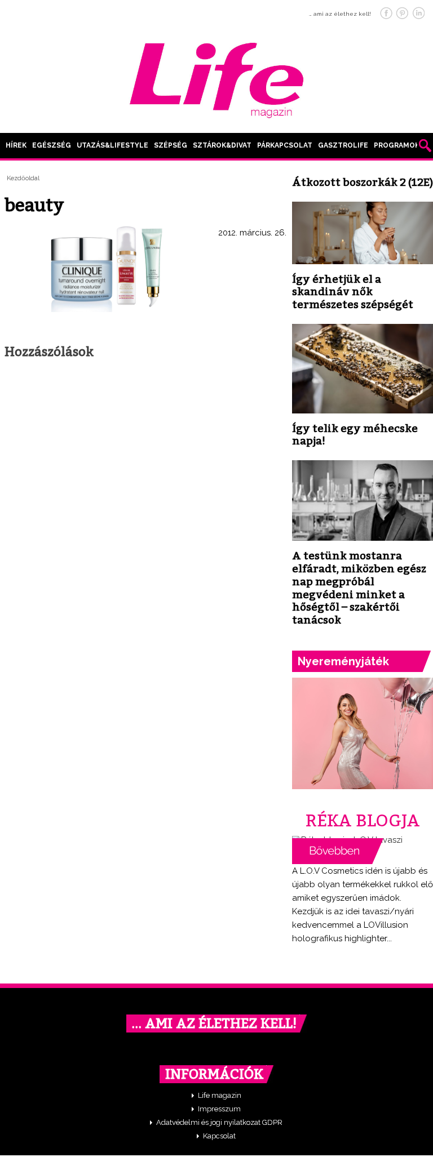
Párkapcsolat (284, 145)
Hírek (16, 145)
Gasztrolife (343, 145)
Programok (396, 145)
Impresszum (219, 1109)
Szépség (170, 145)
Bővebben (337, 851)
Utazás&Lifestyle (112, 145)
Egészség (51, 145)
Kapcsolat (219, 1136)
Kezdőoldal (23, 178)
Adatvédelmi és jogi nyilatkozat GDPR (219, 1122)
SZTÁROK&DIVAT (222, 145)
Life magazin (219, 1095)
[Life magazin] (216, 78)
